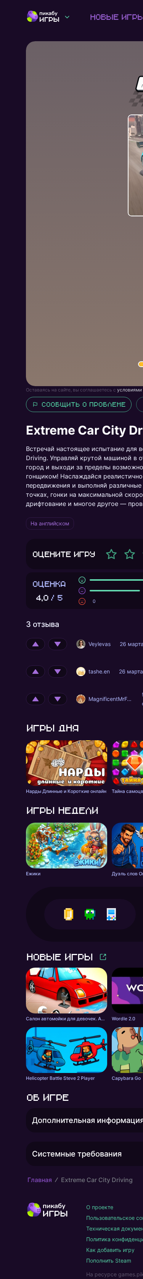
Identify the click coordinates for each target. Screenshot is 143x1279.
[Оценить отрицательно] (57, 644)
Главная (39, 1180)
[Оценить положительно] (35, 644)
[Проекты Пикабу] (67, 16)
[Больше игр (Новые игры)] (103, 957)
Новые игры (59, 956)
